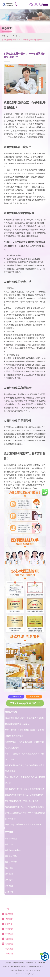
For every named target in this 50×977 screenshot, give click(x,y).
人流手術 (9, 891)
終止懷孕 (9, 868)
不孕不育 (14, 36)
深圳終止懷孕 (11, 856)
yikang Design (29, 974)
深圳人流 (9, 844)
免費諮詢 (9, 948)
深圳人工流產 (11, 862)
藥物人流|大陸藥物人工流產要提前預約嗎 (23, 824)
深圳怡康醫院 (11, 838)
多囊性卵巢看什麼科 (16, 147)
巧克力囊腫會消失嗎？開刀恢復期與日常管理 (24, 806)
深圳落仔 (9, 879)
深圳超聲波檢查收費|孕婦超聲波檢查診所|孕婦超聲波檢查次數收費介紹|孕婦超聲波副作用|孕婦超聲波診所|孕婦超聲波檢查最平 (24, 795)
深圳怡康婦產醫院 (13, 850)
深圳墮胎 (9, 874)
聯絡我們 (9, 953)
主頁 (3, 36)
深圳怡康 (9, 885)
